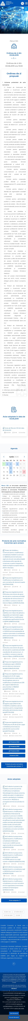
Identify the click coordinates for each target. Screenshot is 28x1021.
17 (10, 472)
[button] (26, 9)
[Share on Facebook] (3, 27)
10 (11, 468)
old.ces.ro (14, 988)
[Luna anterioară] (3, 456)
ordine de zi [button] (19, 912)
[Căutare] (22, 3)
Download (22, 432)
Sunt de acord (14, 1013)
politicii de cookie (19, 1008)
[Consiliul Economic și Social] (2, 3)
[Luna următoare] (24, 456)
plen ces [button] (8, 912)
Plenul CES (5, 485)
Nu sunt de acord (14, 1017)
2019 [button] (18, 915)
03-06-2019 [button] (8, 915)
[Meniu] (26, 3)
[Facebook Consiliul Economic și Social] (13, 963)
